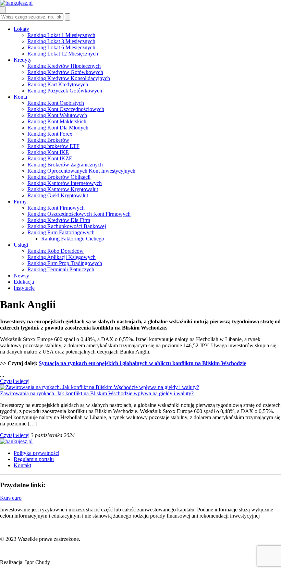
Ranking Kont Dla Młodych (57, 128)
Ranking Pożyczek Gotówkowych (64, 91)
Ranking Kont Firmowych (56, 208)
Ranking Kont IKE (48, 152)
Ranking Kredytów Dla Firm (58, 220)
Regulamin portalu (34, 459)
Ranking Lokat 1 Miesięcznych (61, 35)
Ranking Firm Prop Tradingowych (64, 263)
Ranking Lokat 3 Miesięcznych (61, 41)
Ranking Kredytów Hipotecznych (64, 66)
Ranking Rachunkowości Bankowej (66, 226)
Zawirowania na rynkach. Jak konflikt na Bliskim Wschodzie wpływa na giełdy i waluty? (97, 393)
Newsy (21, 275)
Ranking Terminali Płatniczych (60, 269)
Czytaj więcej (14, 381)
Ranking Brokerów (48, 140)
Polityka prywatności (36, 453)
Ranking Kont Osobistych (55, 103)
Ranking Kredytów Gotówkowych (65, 72)
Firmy (20, 201)
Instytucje (24, 288)
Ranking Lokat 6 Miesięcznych (61, 47)
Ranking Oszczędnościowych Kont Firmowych (79, 214)
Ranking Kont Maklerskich (56, 121)
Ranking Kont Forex (49, 134)
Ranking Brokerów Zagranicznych (65, 164)
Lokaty (21, 29)
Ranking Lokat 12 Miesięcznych (62, 54)
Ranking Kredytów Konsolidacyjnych (68, 78)
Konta (20, 97)
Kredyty (23, 60)
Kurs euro (11, 498)
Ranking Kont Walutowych (57, 115)
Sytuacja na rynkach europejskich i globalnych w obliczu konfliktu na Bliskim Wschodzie (142, 363)
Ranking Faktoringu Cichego (72, 238)
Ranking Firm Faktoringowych (61, 232)
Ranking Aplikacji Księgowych (61, 257)
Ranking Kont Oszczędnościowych (65, 109)
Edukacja (24, 282)
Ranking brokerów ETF (53, 146)
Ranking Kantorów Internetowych (64, 183)
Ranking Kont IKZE (49, 158)
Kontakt (22, 465)
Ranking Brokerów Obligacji (58, 177)
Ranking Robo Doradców (55, 251)
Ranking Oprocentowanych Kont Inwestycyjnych (81, 171)
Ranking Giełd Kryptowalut (57, 195)
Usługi (21, 245)
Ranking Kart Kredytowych (57, 84)
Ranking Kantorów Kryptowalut (62, 189)
